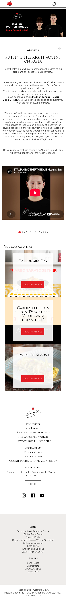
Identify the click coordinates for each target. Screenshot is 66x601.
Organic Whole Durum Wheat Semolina (33, 540)
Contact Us (33, 448)
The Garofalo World (33, 437)
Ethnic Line (33, 546)
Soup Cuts (33, 571)
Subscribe (33, 484)
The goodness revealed (33, 433)
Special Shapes (33, 568)
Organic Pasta (33, 537)
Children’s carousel (33, 543)
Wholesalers (33, 457)
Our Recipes (33, 428)
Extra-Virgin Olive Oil (33, 551)
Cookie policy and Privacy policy (33, 461)
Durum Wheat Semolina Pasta (33, 531)
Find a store (33, 452)
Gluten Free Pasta (33, 534)
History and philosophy (33, 441)
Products (33, 424)
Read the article (33, 284)
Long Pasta (33, 563)
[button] (19, 232)
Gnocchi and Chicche (33, 549)
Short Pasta (33, 566)
